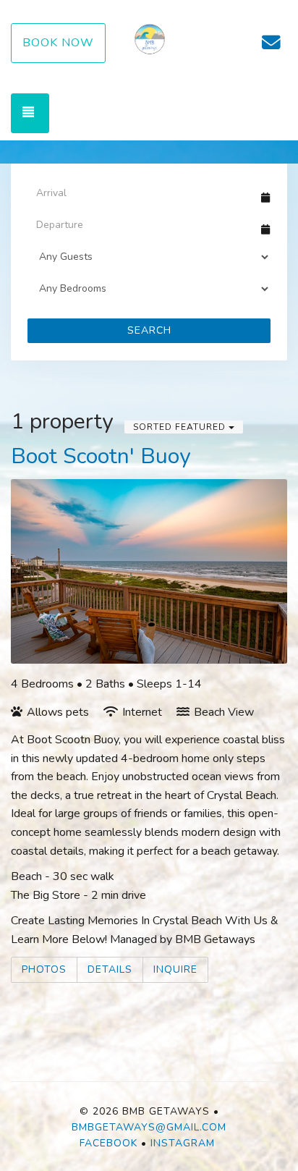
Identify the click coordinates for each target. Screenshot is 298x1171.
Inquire (175, 969)
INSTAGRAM (182, 1143)
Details (110, 969)
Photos (44, 969)
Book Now (58, 43)
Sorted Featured (181, 427)
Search (149, 330)
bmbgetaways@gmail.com (149, 1127)
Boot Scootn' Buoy (100, 456)
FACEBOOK (108, 1143)
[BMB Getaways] (150, 43)
